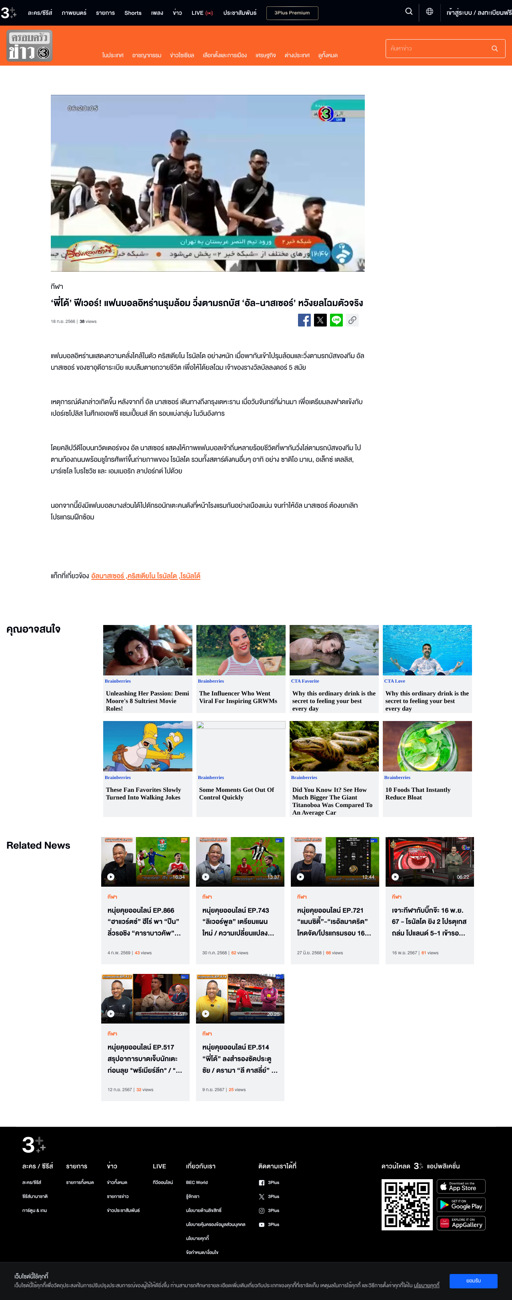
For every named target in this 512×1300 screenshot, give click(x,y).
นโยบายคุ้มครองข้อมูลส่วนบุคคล (216, 1224)
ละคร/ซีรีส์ (31, 1182)
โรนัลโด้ (190, 576)
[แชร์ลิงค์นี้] (352, 320)
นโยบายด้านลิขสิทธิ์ (204, 1210)
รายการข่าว (117, 1196)
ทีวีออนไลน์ (163, 1182)
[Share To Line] (336, 320)
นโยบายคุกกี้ (197, 1238)
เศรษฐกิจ (266, 55)
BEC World (197, 1182)
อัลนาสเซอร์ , (109, 576)
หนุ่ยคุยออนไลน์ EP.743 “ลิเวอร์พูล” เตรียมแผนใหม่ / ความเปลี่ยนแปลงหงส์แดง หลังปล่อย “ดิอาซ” (235, 922)
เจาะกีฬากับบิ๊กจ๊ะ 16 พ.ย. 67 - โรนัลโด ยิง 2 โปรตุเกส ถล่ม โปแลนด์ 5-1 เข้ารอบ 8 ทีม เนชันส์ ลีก (429, 922)
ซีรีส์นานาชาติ (35, 1196)
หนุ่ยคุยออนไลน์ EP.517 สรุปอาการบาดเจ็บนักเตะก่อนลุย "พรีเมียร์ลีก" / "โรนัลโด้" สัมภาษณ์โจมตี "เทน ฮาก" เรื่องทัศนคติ (144, 1059)
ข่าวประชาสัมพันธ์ (123, 1210)
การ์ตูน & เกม (34, 1210)
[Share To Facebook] (304, 320)
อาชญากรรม (147, 55)
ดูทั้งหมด (328, 55)
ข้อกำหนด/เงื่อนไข (202, 1252)
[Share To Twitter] (320, 320)
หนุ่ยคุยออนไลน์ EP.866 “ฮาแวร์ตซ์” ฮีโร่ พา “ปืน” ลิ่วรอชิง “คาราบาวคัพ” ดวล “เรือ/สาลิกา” (143, 922)
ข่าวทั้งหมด (117, 1182)
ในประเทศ (113, 55)
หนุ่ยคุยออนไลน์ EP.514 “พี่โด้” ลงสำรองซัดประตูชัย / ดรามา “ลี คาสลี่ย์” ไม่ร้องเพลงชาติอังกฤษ (240, 1059)
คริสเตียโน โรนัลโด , (154, 576)
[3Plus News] (46, 47)
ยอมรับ (473, 1281)
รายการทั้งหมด (80, 1182)
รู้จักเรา (192, 1196)
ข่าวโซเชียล (182, 55)
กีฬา (112, 897)
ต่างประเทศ (297, 55)
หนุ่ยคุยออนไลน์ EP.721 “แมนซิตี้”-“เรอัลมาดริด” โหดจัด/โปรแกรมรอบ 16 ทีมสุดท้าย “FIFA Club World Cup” (332, 922)
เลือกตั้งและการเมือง (225, 55)
